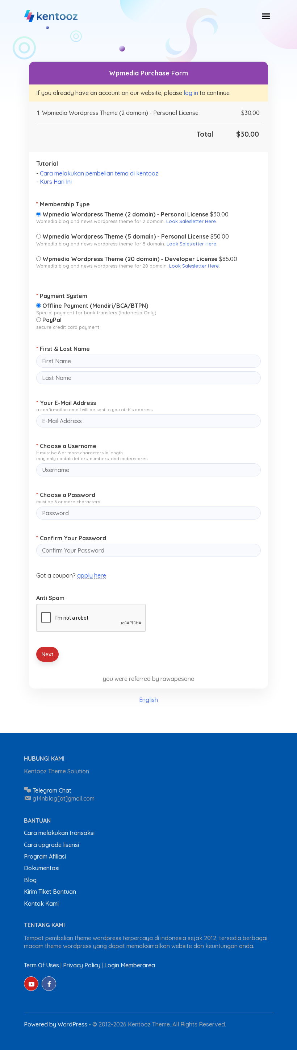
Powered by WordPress (56, 1024)
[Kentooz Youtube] (31, 983)
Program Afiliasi (45, 856)
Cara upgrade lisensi (51, 844)
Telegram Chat (52, 790)
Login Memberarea (129, 965)
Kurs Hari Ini (56, 181)
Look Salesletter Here (191, 221)
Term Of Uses (41, 965)
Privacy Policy (81, 965)
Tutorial (47, 163)
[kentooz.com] (51, 16)
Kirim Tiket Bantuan (50, 891)
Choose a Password (65, 495)
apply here (91, 575)
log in (191, 92)
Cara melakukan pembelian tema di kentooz (99, 173)
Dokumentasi (41, 868)
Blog (30, 880)
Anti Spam (50, 598)
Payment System (61, 295)
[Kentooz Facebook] (49, 983)
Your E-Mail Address (66, 402)
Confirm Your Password (71, 538)
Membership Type (63, 204)
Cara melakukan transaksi (59, 832)
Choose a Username (66, 446)
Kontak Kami (41, 903)
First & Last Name (63, 348)
